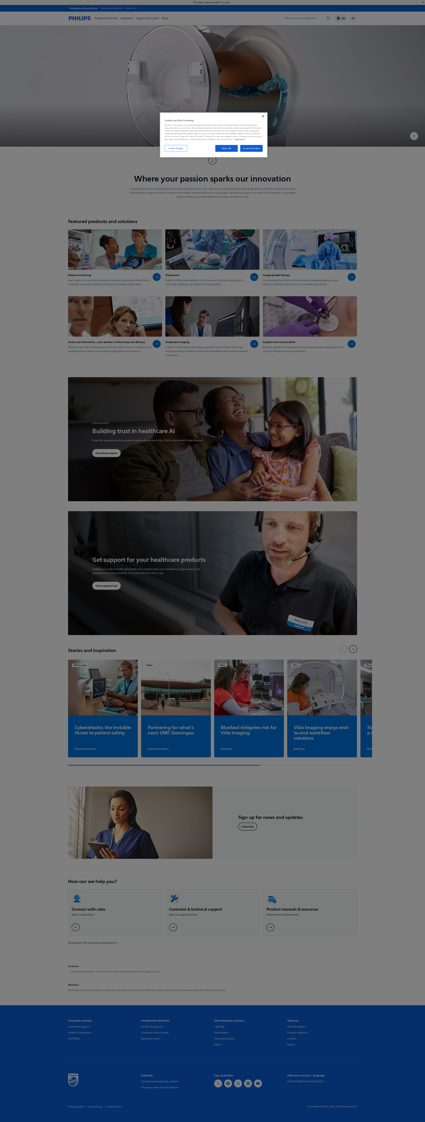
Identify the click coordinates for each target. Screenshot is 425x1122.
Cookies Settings (176, 148)
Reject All (226, 148)
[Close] (263, 116)
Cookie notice (239, 139)
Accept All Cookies (251, 148)
